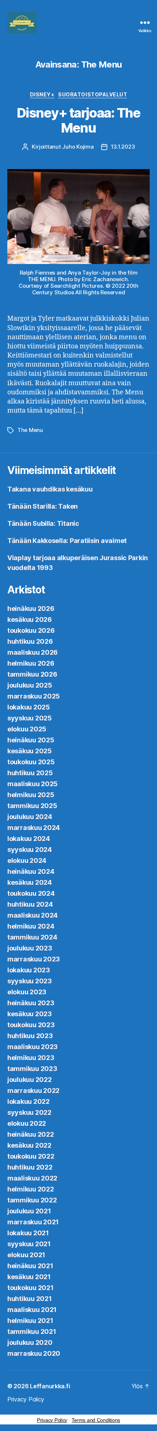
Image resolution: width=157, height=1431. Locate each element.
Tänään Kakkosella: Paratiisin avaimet (67, 540)
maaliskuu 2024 (32, 915)
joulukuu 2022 (29, 1079)
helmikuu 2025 (30, 795)
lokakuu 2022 (28, 1101)
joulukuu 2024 (29, 816)
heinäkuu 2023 (30, 1003)
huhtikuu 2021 (29, 1298)
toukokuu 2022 (30, 1156)
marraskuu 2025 (33, 696)
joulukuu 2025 (29, 685)
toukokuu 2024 (31, 893)
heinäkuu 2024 (30, 871)
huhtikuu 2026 (30, 641)
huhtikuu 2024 (30, 904)
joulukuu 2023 (29, 948)
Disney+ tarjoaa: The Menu (78, 120)
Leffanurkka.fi (50, 1386)
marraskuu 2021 (33, 1222)
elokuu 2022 (26, 1123)
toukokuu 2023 (31, 1025)
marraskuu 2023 (33, 959)
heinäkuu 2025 (30, 740)
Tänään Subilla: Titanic (43, 523)
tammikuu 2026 (32, 674)
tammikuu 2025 (32, 806)
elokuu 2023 (26, 992)
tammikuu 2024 (32, 937)
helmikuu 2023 (30, 1057)
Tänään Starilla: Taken (42, 506)
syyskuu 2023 (29, 981)
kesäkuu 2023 (29, 1014)
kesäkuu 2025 (29, 751)
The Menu (30, 429)
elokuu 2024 (26, 860)
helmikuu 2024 (30, 926)
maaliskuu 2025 (32, 784)
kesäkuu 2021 (29, 1277)
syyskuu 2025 (29, 718)
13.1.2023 (123, 146)
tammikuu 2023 (32, 1068)
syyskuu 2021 (29, 1244)
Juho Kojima (77, 146)
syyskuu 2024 (29, 849)
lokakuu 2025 (28, 707)
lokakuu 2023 (28, 970)
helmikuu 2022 (30, 1189)
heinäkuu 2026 (30, 608)
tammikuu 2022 (32, 1200)
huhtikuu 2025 (30, 773)
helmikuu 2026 (30, 663)
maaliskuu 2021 (32, 1309)
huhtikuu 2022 (30, 1167)
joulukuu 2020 (30, 1342)
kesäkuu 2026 (29, 619)
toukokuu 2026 (31, 630)
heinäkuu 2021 (30, 1266)
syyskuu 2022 (29, 1112)
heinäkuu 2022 (30, 1134)
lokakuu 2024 (28, 838)
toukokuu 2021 (30, 1288)
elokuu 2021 (26, 1255)
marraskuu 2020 (33, 1353)
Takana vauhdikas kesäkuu (50, 489)
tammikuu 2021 (31, 1331)
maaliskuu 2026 (32, 652)
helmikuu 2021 (30, 1320)
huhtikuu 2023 (30, 1036)
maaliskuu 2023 (32, 1047)
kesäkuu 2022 (29, 1145)
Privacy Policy (25, 1399)
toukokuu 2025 (31, 762)
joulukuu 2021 (29, 1211)
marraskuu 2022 (33, 1090)
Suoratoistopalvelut (92, 94)
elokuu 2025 (26, 729)
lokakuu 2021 (28, 1233)
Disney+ (42, 94)
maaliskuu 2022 (32, 1178)
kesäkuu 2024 (29, 882)
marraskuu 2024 (33, 827)
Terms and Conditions (96, 1420)
